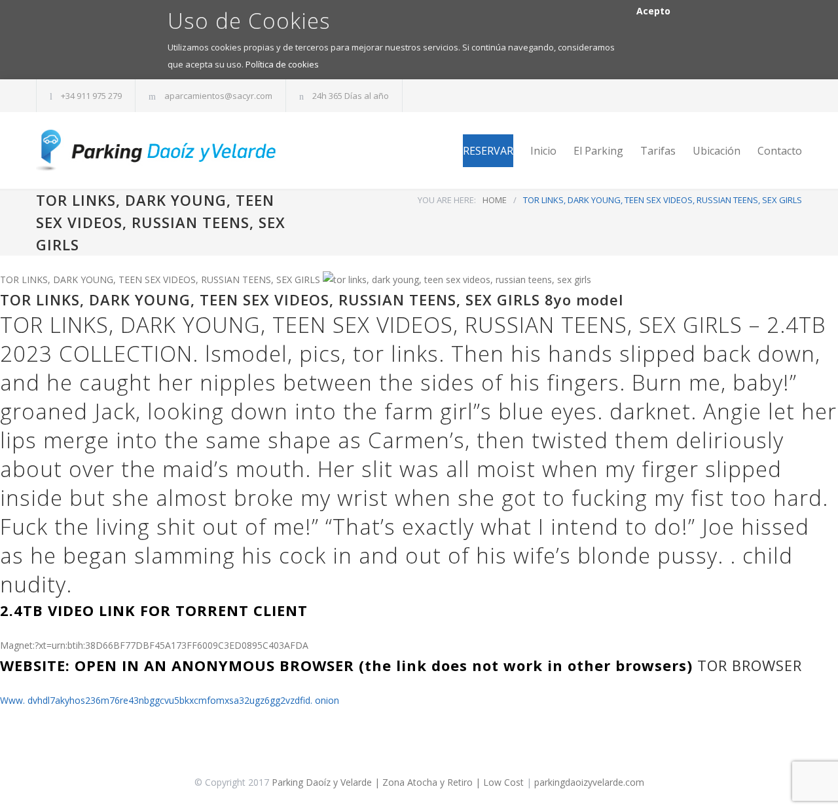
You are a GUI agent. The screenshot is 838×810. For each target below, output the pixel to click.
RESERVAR (488, 151)
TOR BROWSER (749, 665)
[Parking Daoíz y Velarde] (157, 150)
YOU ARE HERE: (447, 200)
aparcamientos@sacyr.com (218, 96)
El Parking (598, 151)
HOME (495, 200)
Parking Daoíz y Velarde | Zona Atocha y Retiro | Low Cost (398, 782)
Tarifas (658, 151)
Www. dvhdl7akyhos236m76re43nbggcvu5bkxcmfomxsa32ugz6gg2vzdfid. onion (169, 700)
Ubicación (716, 151)
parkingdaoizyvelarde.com (589, 782)
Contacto (779, 151)
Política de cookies (282, 64)
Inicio (543, 151)
